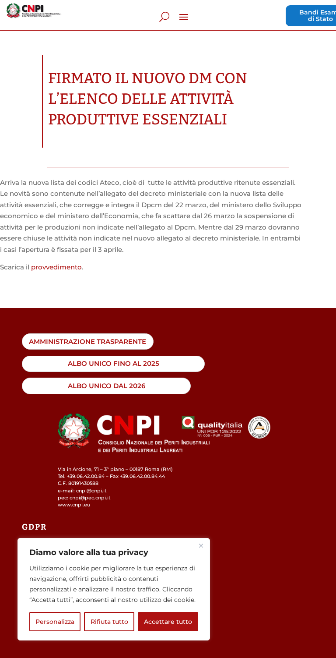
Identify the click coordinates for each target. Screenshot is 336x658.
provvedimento (56, 267)
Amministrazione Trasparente (87, 341)
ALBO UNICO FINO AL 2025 (113, 363)
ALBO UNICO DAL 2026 (106, 386)
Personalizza (54, 622)
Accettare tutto (168, 622)
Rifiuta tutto (109, 622)
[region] (114, 589)
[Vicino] (201, 545)
